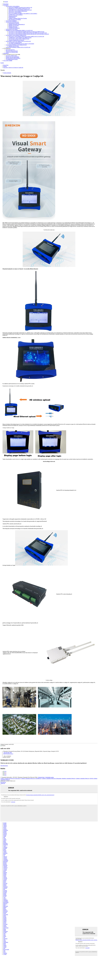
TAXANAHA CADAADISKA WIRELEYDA (16, 35)
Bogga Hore (5, 3)
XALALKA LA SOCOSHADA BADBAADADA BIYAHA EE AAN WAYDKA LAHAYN (29, 34)
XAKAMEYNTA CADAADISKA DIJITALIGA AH (20, 10)
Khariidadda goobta (49, 777)
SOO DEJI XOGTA (10, 49)
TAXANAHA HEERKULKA (12, 22)
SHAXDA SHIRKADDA (11, 55)
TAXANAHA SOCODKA (12, 29)
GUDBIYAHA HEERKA (14, 28)
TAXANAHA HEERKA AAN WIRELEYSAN (16, 44)
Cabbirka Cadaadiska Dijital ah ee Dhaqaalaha (51, 778)
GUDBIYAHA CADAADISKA (16, 14)
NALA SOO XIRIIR (7, 60)
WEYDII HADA (4, 765)
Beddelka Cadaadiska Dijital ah (68, 778)
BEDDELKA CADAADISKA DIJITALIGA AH (19, 8)
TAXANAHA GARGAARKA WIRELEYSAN (19, 38)
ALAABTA (5, 5)
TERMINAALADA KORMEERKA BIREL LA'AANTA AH (19, 30)
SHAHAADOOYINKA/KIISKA (13, 58)
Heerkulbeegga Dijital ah (14, 23)
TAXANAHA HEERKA (11, 20)
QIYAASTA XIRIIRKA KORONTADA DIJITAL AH (20, 7)
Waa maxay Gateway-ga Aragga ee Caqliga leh (13, 67)
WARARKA (6, 53)
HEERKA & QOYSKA (14, 25)
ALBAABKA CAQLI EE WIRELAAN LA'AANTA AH (18, 41)
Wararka (5, 66)
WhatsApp (3, 783)
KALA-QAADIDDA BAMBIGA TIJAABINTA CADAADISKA (23, 13)
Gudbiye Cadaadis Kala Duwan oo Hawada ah (10, 778)
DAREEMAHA (12, 17)
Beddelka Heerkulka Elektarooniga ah (17, 24)
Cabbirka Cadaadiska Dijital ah (82, 778)
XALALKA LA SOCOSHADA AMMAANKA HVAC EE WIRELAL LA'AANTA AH (28, 32)
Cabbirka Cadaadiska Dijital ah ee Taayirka (18, 18)
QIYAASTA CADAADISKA (15, 12)
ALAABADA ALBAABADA (15, 42)
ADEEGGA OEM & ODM (12, 52)
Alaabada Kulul (41, 777)
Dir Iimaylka (3, 782)
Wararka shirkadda (7, 72)
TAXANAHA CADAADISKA (13, 6)
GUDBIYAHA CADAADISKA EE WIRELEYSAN (20, 37)
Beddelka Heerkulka (13, 26)
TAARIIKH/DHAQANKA (12, 59)
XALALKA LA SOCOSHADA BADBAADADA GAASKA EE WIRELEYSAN (26, 31)
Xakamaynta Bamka (13, 16)
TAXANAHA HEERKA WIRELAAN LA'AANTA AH (18, 47)
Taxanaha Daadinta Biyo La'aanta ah (16, 40)
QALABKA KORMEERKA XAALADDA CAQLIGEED (21, 43)
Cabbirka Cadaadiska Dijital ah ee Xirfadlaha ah (31, 778)
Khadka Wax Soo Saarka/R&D (12, 57)
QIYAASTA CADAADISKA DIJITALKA (18, 11)
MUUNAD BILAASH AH (12, 50)
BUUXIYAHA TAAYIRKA (15, 19)
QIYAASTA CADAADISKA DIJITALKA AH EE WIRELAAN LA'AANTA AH (26, 36)
